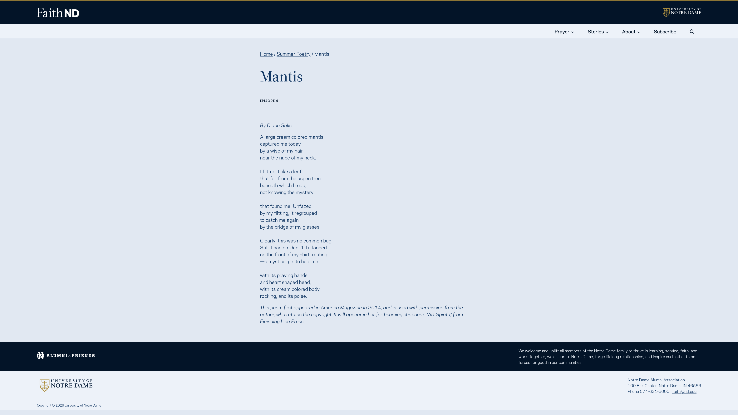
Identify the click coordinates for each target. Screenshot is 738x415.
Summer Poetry (294, 53)
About (629, 31)
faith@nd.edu (684, 391)
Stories (596, 31)
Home (266, 53)
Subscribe (665, 31)
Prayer (562, 31)
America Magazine (341, 307)
